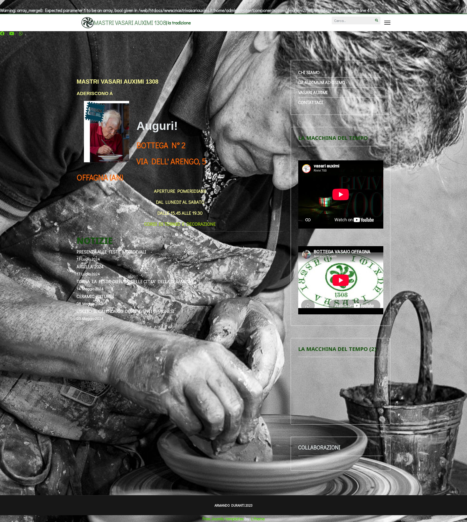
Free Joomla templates (223, 519)
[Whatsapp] (21, 33)
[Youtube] (11, 33)
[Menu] (387, 22)
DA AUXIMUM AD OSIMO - (323, 82)
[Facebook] (2, 33)
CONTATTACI (310, 102)
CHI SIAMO (309, 72)
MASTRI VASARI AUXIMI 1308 (130, 23)
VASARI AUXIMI (313, 92)
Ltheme (258, 519)
